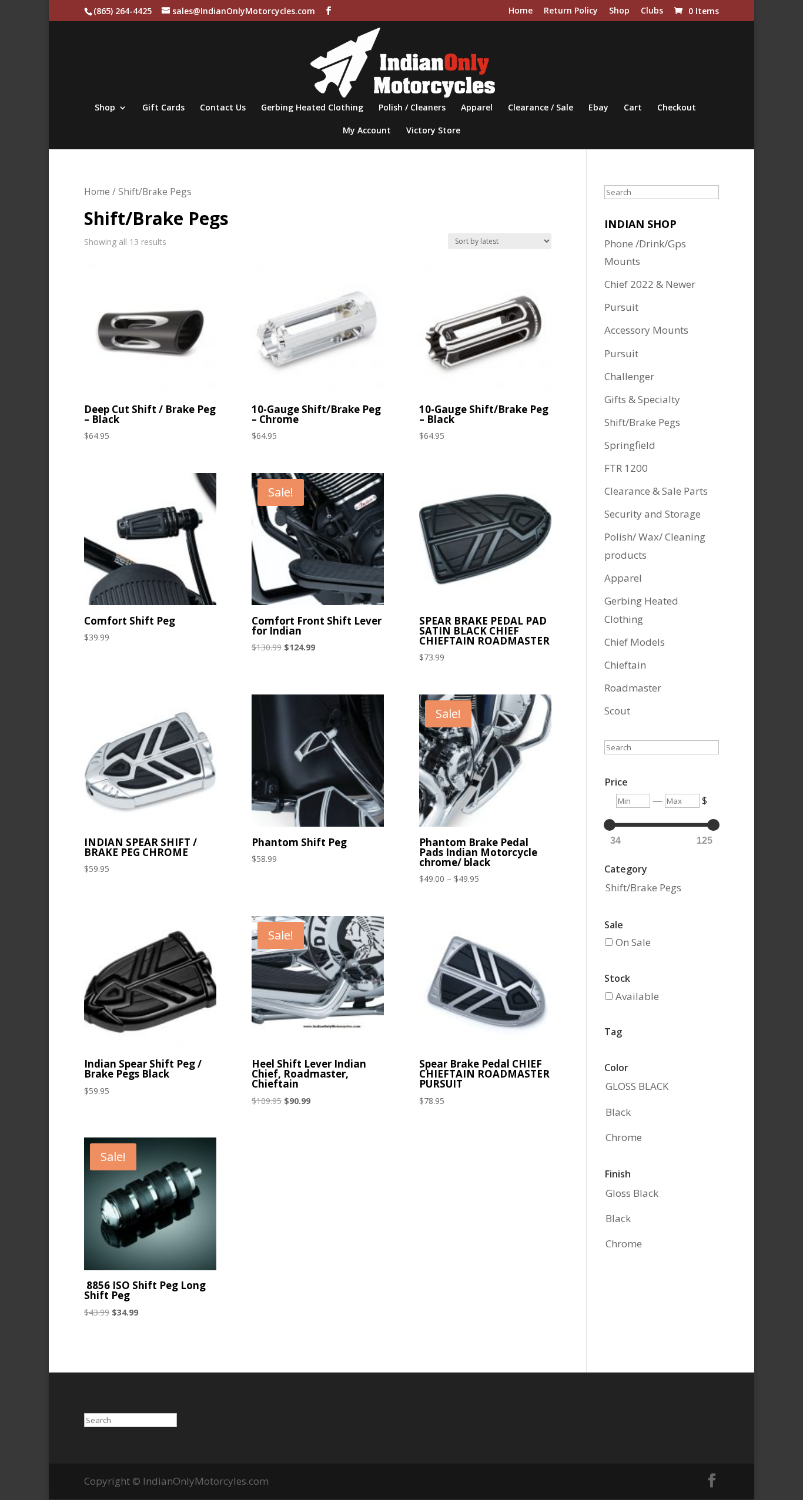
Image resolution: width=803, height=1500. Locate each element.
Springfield (629, 445)
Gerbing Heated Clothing (312, 108)
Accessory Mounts (646, 330)
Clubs (652, 11)
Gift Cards (163, 108)
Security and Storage (652, 514)
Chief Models (634, 642)
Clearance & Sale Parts (656, 491)
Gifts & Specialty (642, 399)
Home (520, 11)
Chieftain (625, 665)
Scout (617, 710)
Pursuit (621, 307)
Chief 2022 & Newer (649, 284)
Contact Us (223, 108)
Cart (633, 108)
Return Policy (571, 11)
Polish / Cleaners (412, 108)
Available (637, 996)
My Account (367, 131)
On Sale (633, 942)
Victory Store (433, 131)
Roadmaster (632, 687)
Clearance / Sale (540, 108)
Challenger (629, 376)
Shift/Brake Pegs (642, 422)
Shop (619, 11)
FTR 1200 (626, 468)
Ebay (598, 108)
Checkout (676, 108)
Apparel (477, 108)
